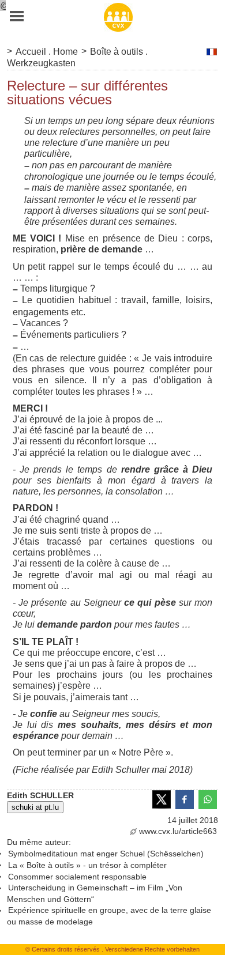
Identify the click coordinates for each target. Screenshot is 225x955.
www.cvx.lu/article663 (178, 831)
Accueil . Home (47, 51)
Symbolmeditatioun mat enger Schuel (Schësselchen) (106, 853)
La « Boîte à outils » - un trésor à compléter (87, 865)
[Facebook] (184, 798)
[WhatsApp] (207, 798)
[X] (161, 798)
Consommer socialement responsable (77, 876)
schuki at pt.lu (35, 807)
